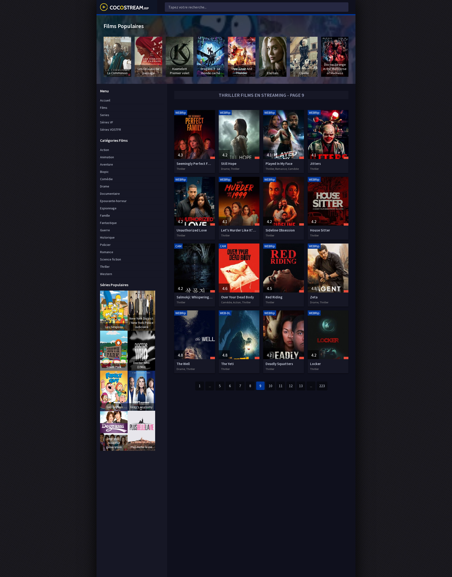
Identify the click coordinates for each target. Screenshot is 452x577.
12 (291, 385)
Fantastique (108, 223)
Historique (107, 237)
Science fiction (110, 259)
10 (270, 385)
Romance (106, 252)
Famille (105, 215)
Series (104, 115)
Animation (107, 157)
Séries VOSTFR (110, 129)
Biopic (104, 172)
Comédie (106, 179)
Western (106, 274)
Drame (104, 186)
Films (103, 108)
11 (280, 385)
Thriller (105, 266)
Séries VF (106, 122)
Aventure (106, 164)
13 (301, 385)
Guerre (105, 230)
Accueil (105, 100)
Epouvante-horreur (113, 201)
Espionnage (108, 208)
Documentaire (110, 193)
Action (104, 150)
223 (322, 385)
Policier (105, 245)
